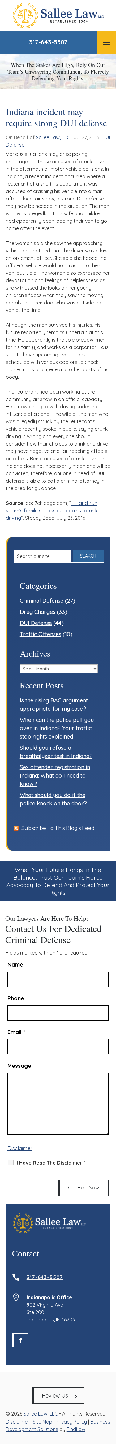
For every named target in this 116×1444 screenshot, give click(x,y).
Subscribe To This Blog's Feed (58, 828)
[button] (106, 42)
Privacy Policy (71, 1422)
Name (15, 964)
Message (19, 1065)
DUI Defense (36, 623)
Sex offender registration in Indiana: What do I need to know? (55, 775)
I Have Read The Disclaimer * (51, 1163)
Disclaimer (19, 1148)
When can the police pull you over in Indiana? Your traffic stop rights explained (57, 728)
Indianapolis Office (49, 1297)
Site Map (42, 1422)
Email (16, 1032)
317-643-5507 (48, 42)
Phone (15, 998)
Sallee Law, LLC (53, 137)
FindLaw (76, 1429)
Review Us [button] (55, 1395)
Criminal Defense (41, 600)
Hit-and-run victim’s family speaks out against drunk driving (51, 510)
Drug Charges (37, 611)
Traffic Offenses (40, 634)
